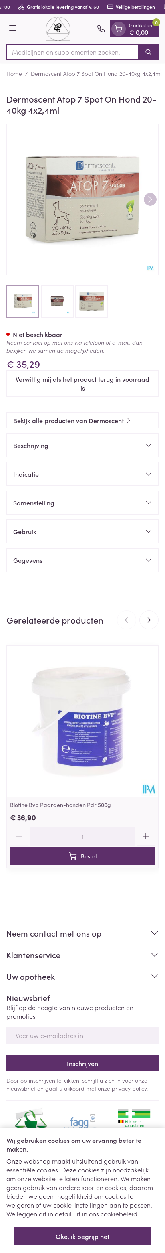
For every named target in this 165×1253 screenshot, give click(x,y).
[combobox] (72, 52)
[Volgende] (150, 199)
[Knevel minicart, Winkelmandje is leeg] (118, 29)
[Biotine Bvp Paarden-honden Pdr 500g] (82, 721)
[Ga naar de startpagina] (58, 29)
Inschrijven (82, 1063)
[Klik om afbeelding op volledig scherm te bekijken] (82, 199)
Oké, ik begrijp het (82, 1236)
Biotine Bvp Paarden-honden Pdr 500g (60, 805)
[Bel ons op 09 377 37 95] (101, 29)
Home (14, 73)
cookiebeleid (119, 1213)
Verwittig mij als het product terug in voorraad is (82, 383)
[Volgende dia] (149, 619)
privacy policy (129, 1088)
